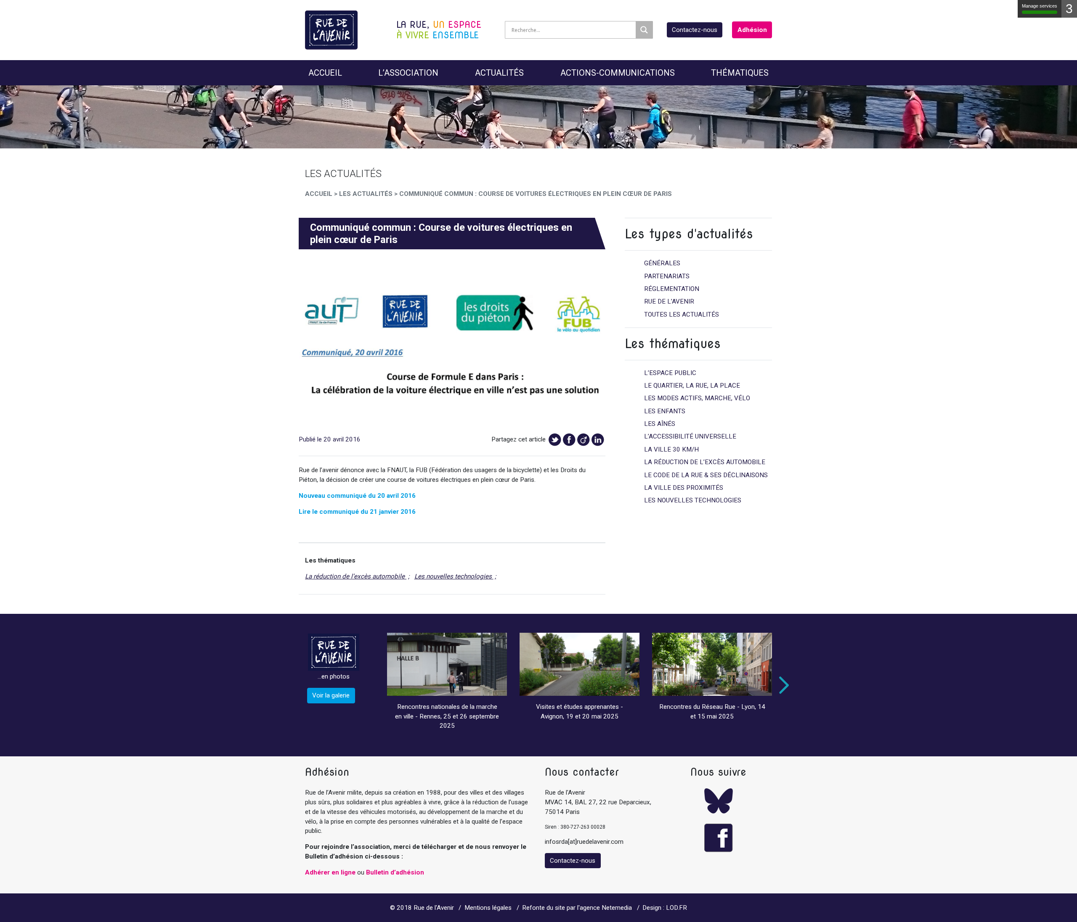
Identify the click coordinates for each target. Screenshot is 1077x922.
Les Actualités (366, 194)
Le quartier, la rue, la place (692, 385)
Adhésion (752, 30)
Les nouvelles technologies (453, 576)
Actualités (499, 73)
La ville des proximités (683, 487)
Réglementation (671, 289)
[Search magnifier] (644, 29)
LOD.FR (676, 907)
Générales (662, 263)
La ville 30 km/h (671, 449)
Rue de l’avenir (669, 301)
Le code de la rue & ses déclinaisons (706, 475)
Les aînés (659, 424)
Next (782, 685)
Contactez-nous (694, 30)
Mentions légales (488, 907)
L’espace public (670, 373)
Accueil (325, 73)
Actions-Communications (617, 73)
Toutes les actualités (681, 314)
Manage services (1039, 5)
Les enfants (664, 411)
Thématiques (740, 73)
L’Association (408, 73)
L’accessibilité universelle (690, 436)
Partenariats (667, 276)
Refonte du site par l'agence (561, 907)
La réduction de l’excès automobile (355, 576)
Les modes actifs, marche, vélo (697, 398)
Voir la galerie (331, 695)
